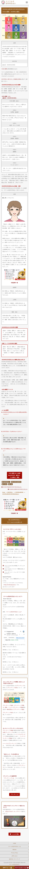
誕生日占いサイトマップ (14, 859)
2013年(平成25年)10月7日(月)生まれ (12, 487)
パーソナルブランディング (9, 743)
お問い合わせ (14, 856)
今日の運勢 (4, 69)
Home (3, 492)
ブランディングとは (9, 778)
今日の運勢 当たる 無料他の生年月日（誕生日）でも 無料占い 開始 (14, 475)
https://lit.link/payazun (9, 584)
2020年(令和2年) (17, 482)
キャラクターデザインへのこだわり (12, 529)
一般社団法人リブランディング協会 (15, 709)
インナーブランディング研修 (15, 707)
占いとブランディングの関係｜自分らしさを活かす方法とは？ (14, 682)
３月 (11, 484)
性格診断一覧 (14, 282)
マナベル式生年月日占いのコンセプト (12, 596)
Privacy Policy (14, 852)
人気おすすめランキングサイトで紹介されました (14, 806)
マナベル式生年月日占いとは (14, 846)
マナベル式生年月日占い (14, 864)
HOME (14, 843)
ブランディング (20, 685)
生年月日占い (7, 482)
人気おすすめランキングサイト (13, 811)
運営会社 (14, 849)
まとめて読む (15, 834)
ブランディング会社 (12, 687)
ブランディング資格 (8, 730)
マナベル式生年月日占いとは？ (14, 611)
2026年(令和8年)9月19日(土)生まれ (18, 489)
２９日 (5, 484)
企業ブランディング (8, 732)
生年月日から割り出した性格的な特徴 (11, 79)
